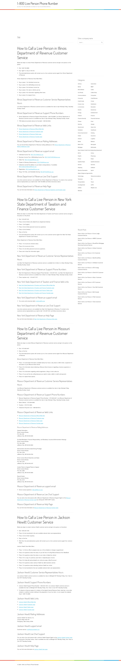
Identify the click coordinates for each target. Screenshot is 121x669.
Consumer (80, 98)
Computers (93, 95)
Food (92, 121)
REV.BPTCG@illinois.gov (47, 172)
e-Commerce (81, 107)
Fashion (80, 115)
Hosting (93, 133)
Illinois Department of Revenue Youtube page (30, 136)
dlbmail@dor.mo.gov (37, 490)
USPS (92, 185)
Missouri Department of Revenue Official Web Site (32, 415)
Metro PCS (80, 144)
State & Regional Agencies (84, 173)
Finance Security (82, 118)
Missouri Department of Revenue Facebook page (31, 418)
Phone (79, 159)
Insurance (93, 135)
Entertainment (94, 112)
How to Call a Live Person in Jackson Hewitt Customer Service (43, 519)
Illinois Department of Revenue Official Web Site (31, 129)
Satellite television (95, 161)
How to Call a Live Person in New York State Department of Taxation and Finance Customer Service (44, 204)
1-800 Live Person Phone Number (37, 3)
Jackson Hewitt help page (40, 649)
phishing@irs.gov (40, 301)
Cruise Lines (81, 104)
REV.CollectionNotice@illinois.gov (27, 166)
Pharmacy (93, 156)
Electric (79, 110)
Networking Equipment (96, 150)
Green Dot (93, 127)
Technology (80, 176)
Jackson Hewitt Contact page (64, 637)
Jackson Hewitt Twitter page (26, 607)
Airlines (79, 84)
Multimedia (93, 147)
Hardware (80, 130)
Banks (79, 86)
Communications (82, 95)
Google (92, 124)
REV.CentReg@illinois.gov (32, 169)
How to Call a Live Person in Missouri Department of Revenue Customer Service (43, 333)
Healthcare (93, 130)
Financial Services (95, 118)
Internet (79, 138)
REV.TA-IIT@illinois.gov (37, 154)
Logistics (93, 138)
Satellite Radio (81, 161)
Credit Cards (81, 101)
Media (79, 141)
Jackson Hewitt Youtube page (26, 609)
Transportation (81, 182)
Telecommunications (96, 176)
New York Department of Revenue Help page (45, 319)
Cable (92, 89)
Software (93, 167)
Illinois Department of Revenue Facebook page (31, 131)
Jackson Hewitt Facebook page (27, 604)
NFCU (79, 153)
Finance (93, 115)
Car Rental (80, 92)
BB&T (92, 86)
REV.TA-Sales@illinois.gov (32, 160)
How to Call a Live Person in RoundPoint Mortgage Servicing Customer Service (91, 244)
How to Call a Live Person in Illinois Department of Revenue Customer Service (42, 53)
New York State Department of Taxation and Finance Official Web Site (37, 285)
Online (92, 153)
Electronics (93, 110)
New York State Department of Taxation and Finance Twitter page (35, 290)
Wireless (80, 190)
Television (80, 179)
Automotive (93, 84)
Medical (93, 141)
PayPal (79, 156)
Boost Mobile (81, 89)
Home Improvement (82, 133)
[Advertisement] (60, 22)
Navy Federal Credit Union (84, 150)
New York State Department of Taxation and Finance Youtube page (36, 293)
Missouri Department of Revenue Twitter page (30, 421)
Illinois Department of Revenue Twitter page (30, 134)
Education (93, 107)
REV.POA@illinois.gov (43, 162)
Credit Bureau (94, 98)
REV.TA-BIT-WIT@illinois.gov (52, 157)
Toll (91, 179)
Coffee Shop (94, 92)
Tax (91, 173)
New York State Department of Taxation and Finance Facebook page (36, 288)
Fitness (79, 121)
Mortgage (80, 147)
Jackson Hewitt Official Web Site (27, 602)
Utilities (79, 187)
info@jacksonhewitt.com (33, 629)
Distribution (93, 104)
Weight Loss (94, 187)
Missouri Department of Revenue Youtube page (31, 423)
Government (81, 127)
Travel (92, 182)
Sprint (92, 170)
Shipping (80, 167)
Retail (92, 159)
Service (79, 164)
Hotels (79, 135)
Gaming (80, 124)
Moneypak (93, 144)
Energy (79, 112)
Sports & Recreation (83, 170)
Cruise (92, 101)
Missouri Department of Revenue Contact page (46, 508)
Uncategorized (81, 185)
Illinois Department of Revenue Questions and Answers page (49, 190)
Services (93, 164)
